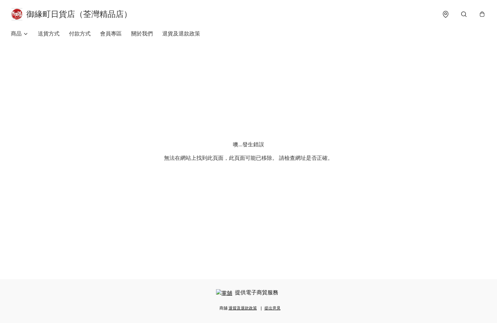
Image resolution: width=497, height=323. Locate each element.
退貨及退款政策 (181, 33)
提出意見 (272, 308)
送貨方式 (49, 33)
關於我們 (142, 33)
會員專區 (111, 33)
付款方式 (80, 33)
